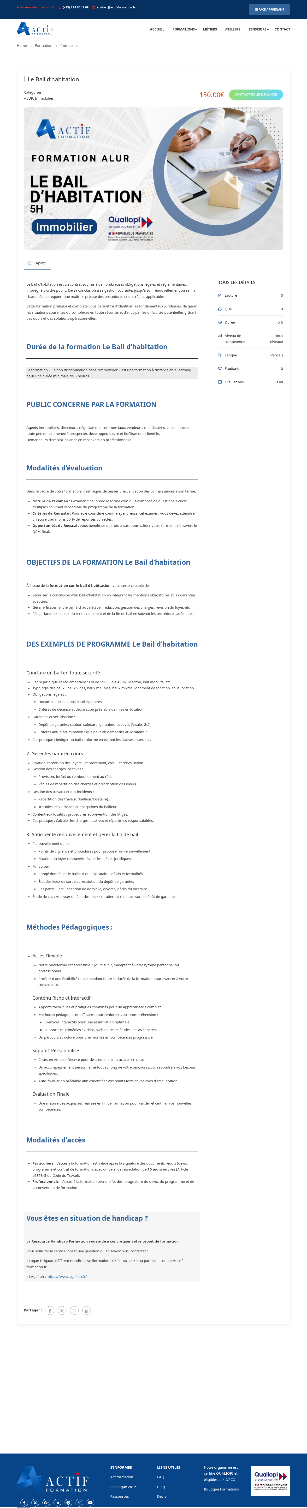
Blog (161, 1486)
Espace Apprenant (269, 9)
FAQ (160, 1476)
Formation (43, 45)
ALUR (28, 98)
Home (22, 45)
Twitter (35, 1503)
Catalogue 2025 (123, 1486)
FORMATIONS (183, 29)
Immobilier (69, 45)
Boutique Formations (221, 1489)
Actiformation (121, 1476)
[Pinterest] (74, 1310)
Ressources (119, 1496)
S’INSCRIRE (257, 29)
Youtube (90, 1503)
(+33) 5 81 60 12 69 (76, 7)
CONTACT (282, 29)
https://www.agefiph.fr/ (67, 1276)
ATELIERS (232, 29)
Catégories (32, 92)
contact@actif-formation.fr (116, 7)
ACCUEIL (157, 29)
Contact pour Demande (256, 94)
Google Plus (46, 1503)
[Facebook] (50, 1310)
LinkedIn (57, 1503)
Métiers (210, 29)
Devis (161, 1496)
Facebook (24, 1503)
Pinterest (68, 1503)
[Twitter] (62, 1310)
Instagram (79, 1503)
